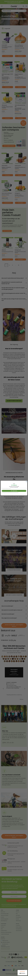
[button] (22, 972)
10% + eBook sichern (14, 490)
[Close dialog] (26, 481)
